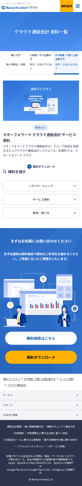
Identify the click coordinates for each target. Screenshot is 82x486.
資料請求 (66, 6)
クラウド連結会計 (16, 385)
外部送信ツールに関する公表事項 (23, 439)
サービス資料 (41, 199)
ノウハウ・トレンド (41, 186)
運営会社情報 (14, 426)
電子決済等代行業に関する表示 (60, 439)
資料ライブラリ (11, 379)
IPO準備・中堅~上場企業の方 (40, 379)
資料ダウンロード (41, 357)
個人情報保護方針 (34, 426)
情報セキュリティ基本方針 (61, 426)
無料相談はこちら (41, 338)
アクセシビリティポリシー (31, 446)
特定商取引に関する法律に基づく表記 (47, 433)
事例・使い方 (41, 213)
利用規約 (19, 433)
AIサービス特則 (57, 446)
